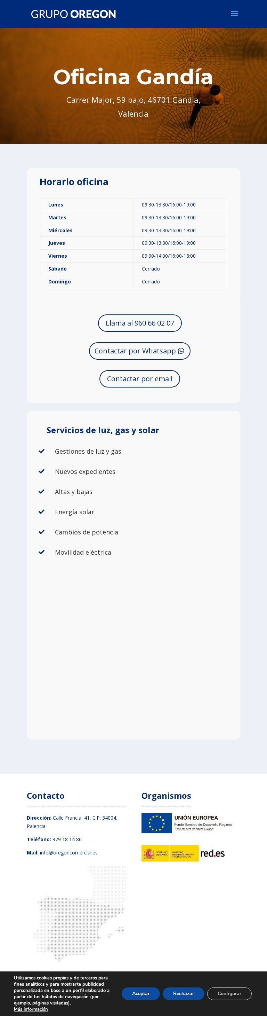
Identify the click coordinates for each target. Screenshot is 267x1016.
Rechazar (183, 993)
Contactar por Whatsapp (135, 350)
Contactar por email (139, 378)
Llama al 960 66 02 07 (140, 323)
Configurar (229, 993)
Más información (31, 1009)
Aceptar (140, 993)
